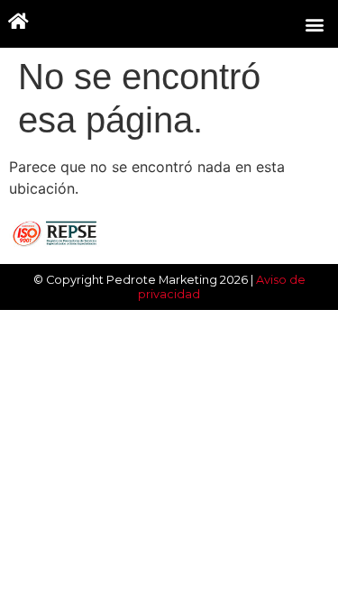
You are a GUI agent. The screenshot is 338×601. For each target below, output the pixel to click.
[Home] (18, 22)
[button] (314, 24)
